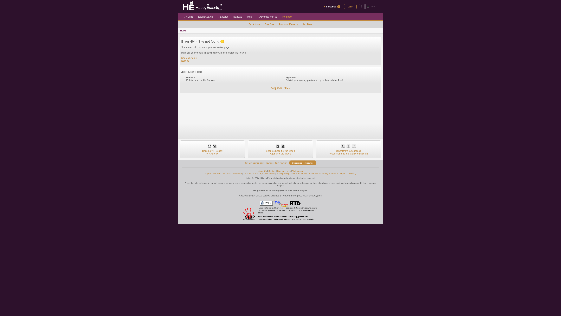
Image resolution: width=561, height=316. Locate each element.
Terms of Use (219, 173)
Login (350, 6)
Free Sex (269, 24)
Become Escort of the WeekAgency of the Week (280, 152)
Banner (280, 171)
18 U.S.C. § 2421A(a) (253, 173)
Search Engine (189, 58)
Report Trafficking (348, 173)
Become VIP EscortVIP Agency (212, 152)
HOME (188, 17)
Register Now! (280, 88)
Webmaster (297, 171)
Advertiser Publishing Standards (323, 173)
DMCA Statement (299, 173)
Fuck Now (254, 24)
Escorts (223, 17)
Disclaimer (270, 173)
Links (288, 171)
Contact (272, 171)
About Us (262, 171)
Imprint (208, 173)
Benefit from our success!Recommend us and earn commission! (348, 152)
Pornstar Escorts (288, 24)
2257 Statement (234, 173)
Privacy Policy (283, 173)
